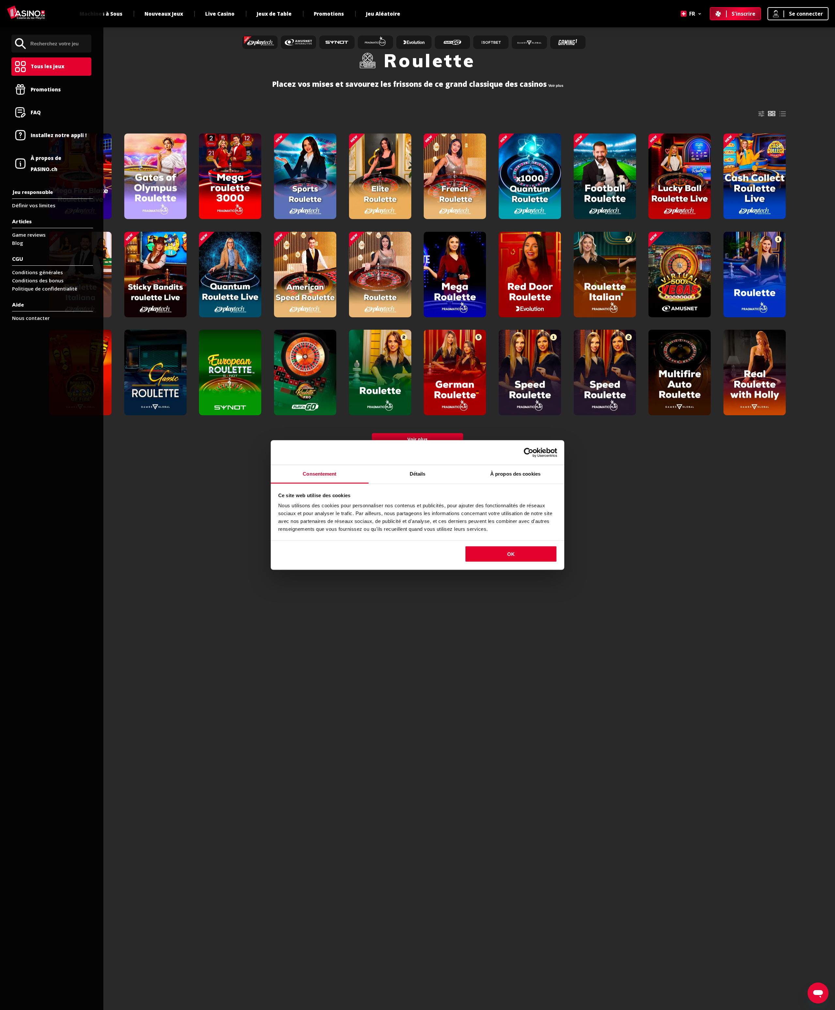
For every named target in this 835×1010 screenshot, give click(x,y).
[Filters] (761, 114)
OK (511, 554)
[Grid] (771, 113)
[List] (782, 113)
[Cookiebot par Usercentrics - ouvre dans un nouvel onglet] (528, 452)
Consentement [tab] (319, 474)
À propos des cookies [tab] (515, 474)
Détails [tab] (418, 474)
